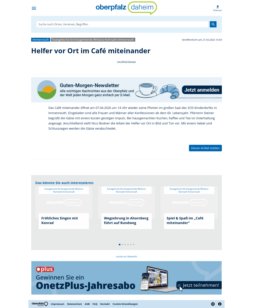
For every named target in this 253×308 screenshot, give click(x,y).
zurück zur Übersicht (126, 256)
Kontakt (105, 304)
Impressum (57, 304)
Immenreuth (41, 40)
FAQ (94, 304)
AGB (87, 304)
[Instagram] (212, 304)
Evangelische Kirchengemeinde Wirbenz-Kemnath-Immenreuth (93, 40)
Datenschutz (74, 304)
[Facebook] (219, 304)
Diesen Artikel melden (205, 148)
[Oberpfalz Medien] (40, 304)
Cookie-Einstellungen (125, 304)
